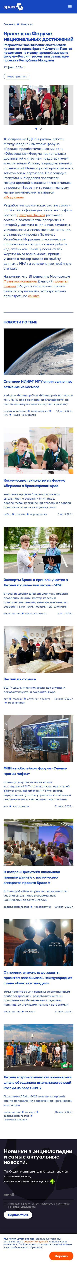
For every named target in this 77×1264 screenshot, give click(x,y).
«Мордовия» (13, 197)
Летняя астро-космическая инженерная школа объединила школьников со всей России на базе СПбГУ (37, 1082)
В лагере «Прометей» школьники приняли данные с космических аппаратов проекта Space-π (32, 877)
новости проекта (35, 613)
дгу (6, 698)
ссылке (34, 296)
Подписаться (18, 1215)
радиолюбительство (16, 906)
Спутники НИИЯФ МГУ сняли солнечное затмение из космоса (38, 384)
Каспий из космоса (20, 679)
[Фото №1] (36, 129)
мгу (6, 414)
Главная (9, 24)
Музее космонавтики (20, 281)
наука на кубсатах (24, 414)
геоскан (20, 514)
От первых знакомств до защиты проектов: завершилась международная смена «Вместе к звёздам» (38, 977)
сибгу (7, 514)
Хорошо (61, 1256)
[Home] (13, 7)
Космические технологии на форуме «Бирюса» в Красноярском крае (34, 483)
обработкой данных (36, 1241)
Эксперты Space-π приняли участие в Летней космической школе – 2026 (36, 582)
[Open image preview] (38, 105)
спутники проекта (15, 410)
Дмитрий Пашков (31, 215)
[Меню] (69, 6)
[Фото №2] (40, 129)
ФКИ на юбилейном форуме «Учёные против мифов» (35, 771)
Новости (27, 24)
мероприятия (16, 76)
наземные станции (15, 1119)
